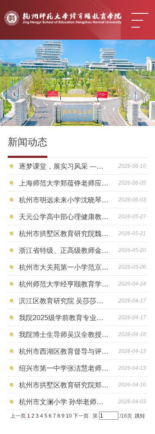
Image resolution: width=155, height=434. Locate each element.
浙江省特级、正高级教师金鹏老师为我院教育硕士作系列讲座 (64, 250)
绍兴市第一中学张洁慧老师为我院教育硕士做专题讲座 (64, 368)
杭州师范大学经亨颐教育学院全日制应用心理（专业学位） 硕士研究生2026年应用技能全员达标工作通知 (64, 284)
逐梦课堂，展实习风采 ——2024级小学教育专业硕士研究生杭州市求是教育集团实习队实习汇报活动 (64, 166)
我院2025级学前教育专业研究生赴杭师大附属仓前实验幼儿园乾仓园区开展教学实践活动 (64, 317)
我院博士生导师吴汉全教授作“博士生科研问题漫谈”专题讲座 (64, 334)
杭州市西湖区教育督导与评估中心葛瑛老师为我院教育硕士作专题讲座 (64, 351)
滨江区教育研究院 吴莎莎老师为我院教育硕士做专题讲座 (64, 301)
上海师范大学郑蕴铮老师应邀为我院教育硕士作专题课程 (64, 183)
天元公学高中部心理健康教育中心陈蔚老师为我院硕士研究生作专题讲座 (64, 216)
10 (69, 416)
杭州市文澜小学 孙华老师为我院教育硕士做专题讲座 (64, 402)
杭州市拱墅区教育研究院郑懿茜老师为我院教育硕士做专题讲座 (64, 385)
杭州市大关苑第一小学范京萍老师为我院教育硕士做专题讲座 (64, 267)
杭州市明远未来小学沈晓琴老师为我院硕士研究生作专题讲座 (64, 200)
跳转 (140, 416)
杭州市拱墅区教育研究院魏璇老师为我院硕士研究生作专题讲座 (64, 233)
